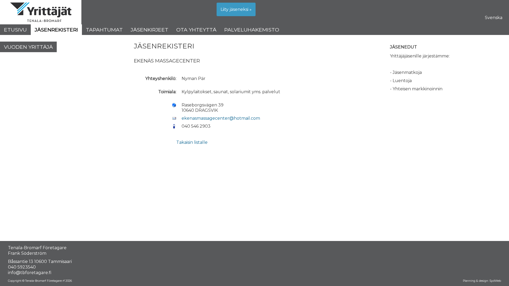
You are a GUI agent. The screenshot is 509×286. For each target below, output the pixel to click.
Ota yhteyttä (196, 29)
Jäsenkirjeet (149, 29)
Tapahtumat (104, 29)
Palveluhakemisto (251, 29)
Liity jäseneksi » (236, 9)
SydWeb (495, 281)
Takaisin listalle (192, 142)
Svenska (493, 17)
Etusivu (15, 29)
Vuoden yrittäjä (28, 47)
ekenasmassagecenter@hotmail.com (221, 118)
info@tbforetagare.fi (29, 272)
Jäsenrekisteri (56, 29)
